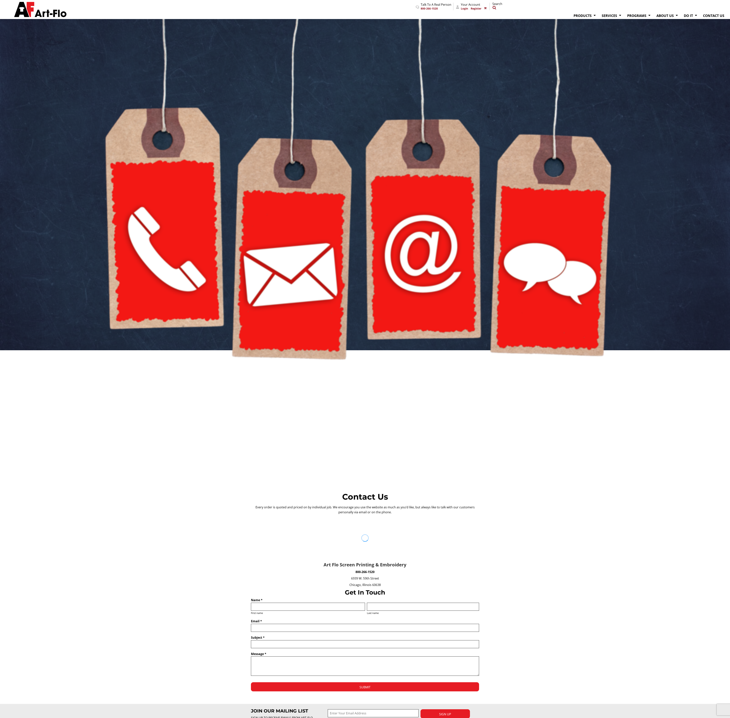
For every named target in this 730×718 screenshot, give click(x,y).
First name (257, 613)
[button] (585, 15)
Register (476, 8)
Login (464, 8)
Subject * (258, 637)
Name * (257, 600)
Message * (258, 654)
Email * (256, 621)
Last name (373, 613)
